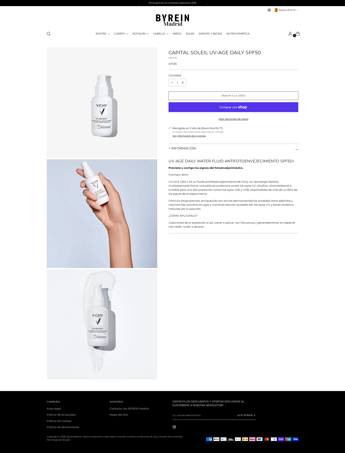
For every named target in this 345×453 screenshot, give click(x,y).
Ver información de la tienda (189, 135)
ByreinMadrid (74, 436)
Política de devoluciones (63, 427)
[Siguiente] (206, 3)
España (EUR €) (287, 10)
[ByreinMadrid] (172, 20)
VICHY (173, 57)
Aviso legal (54, 408)
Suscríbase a (246, 415)
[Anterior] (139, 3)
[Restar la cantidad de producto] (183, 82)
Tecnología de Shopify (58, 440)
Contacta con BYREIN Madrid (129, 408)
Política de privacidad (61, 414)
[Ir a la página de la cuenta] (288, 33)
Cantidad (175, 75)
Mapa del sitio (119, 414)
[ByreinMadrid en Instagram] (269, 10)
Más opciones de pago (233, 119)
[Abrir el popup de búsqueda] (48, 33)
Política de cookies (59, 421)
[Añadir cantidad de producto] (172, 82)
